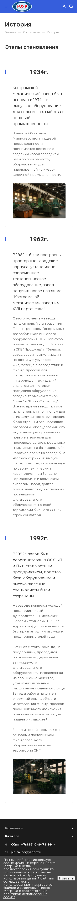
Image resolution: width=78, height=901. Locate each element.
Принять (66, 878)
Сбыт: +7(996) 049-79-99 (31, 844)
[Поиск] (71, 6)
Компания (14, 828)
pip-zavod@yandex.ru (26, 852)
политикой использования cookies (25, 895)
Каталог (12, 836)
